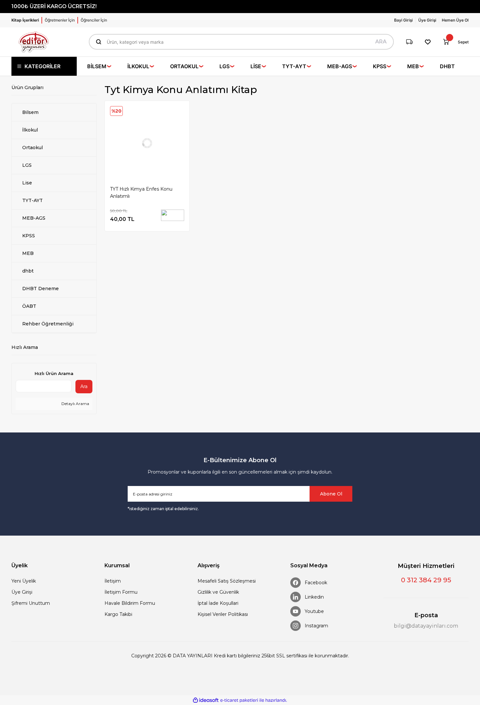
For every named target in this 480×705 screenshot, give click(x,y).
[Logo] (33, 42)
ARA (381, 42)
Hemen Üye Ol (455, 20)
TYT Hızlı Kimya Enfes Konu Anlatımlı (141, 192)
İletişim (112, 581)
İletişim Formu (120, 592)
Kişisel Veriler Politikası (223, 614)
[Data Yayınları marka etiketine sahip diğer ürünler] (172, 215)
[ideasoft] (206, 700)
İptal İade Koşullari (218, 603)
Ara (84, 386)
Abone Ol (331, 494)
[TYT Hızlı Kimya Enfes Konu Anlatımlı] (147, 143)
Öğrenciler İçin (94, 20)
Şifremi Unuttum (30, 603)
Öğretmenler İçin (60, 20)
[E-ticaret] (239, 700)
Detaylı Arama (74, 403)
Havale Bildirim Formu (129, 603)
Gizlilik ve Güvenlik (218, 592)
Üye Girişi (21, 592)
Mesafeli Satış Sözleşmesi (227, 581)
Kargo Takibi (118, 614)
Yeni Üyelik (23, 581)
